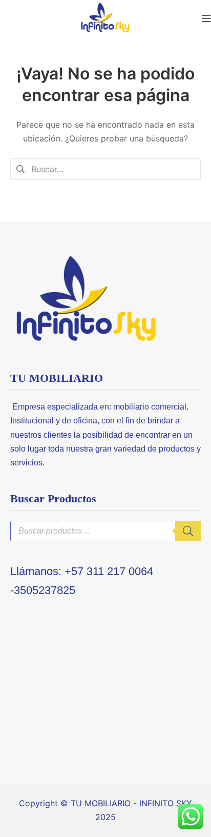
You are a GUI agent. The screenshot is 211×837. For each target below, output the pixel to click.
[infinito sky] (105, 18)
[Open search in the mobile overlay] (105, 531)
